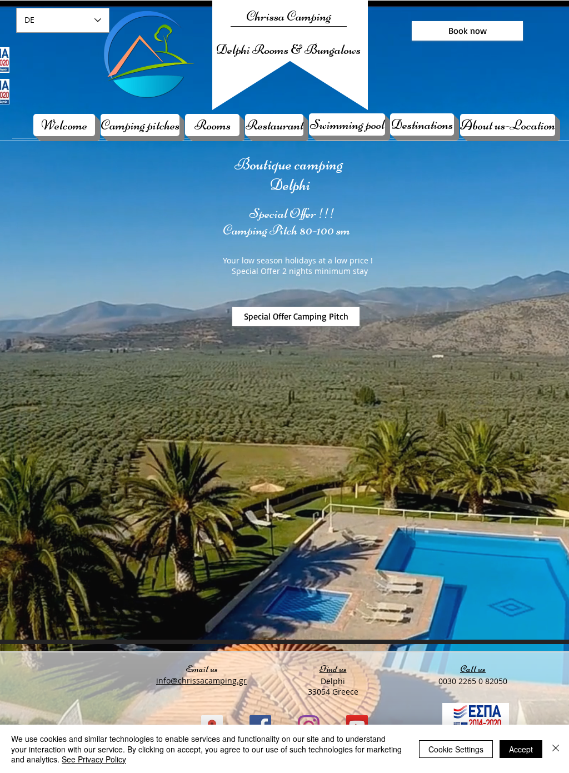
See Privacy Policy (94, 759)
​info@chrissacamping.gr (201, 680)
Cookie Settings (455, 749)
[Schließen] (555, 749)
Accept (521, 749)
